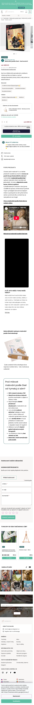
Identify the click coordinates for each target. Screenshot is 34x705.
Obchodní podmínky (7, 651)
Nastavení (16, 696)
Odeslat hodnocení (8, 517)
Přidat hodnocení (8, 477)
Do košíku (17, 136)
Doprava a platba (6, 653)
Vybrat (10, 558)
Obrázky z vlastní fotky (7, 641)
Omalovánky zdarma (22, 662)
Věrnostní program (21, 653)
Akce (17, 639)
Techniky (3, 639)
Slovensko (6, 681)
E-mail (4, 490)
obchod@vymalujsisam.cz (12, 629)
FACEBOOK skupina (21, 656)
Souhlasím (16, 701)
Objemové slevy (20, 651)
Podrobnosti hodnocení (8, 69)
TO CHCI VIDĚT (21, 7)
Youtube (29, 567)
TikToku (7, 312)
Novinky (18, 641)
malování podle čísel (18, 178)
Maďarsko (21, 679)
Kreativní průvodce (6, 662)
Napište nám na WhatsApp (12, 631)
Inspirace (3, 644)
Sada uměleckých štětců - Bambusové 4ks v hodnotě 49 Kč (19, 109)
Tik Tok (26, 567)
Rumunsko (21, 681)
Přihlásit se (22, 11)
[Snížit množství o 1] (2, 122)
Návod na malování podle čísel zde (15, 234)
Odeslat (17, 613)
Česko (5, 679)
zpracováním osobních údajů (25, 608)
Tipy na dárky (20, 644)
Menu (2, 12)
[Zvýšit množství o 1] (7, 122)
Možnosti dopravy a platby (9, 117)
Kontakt (3, 656)
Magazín (3, 665)
